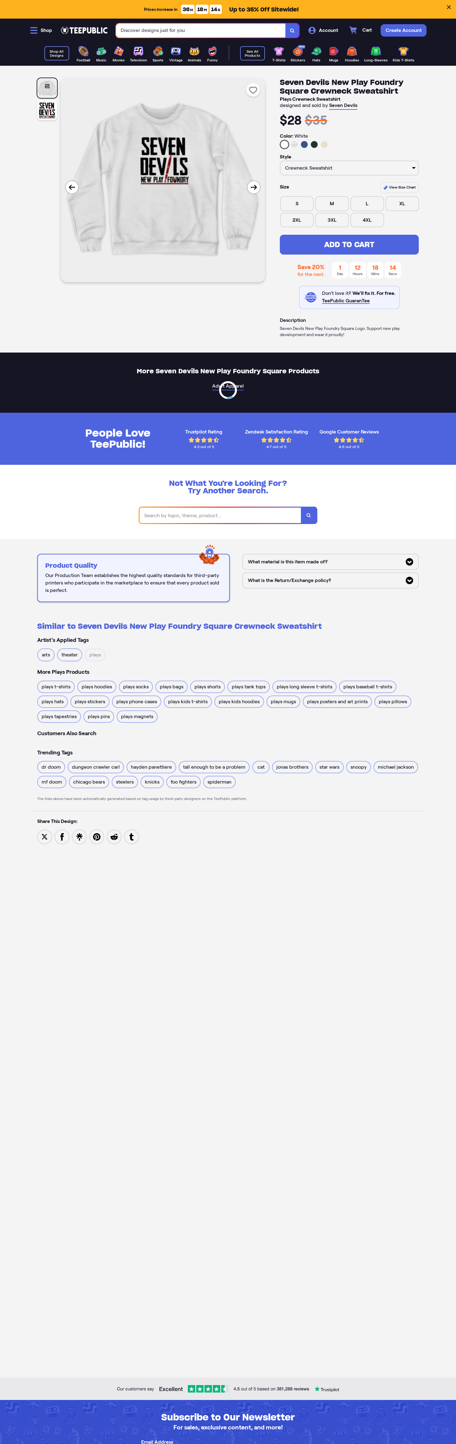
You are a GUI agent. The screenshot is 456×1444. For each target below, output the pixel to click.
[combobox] (201, 31)
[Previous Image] (72, 187)
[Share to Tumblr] (131, 836)
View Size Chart (402, 187)
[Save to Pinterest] (96, 836)
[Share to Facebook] (62, 836)
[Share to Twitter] (44, 836)
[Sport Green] (314, 144)
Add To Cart (349, 244)
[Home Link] (84, 30)
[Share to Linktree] (79, 836)
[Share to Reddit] (114, 836)
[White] (284, 144)
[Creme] (324, 144)
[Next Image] (254, 187)
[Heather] (294, 144)
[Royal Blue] (304, 144)
